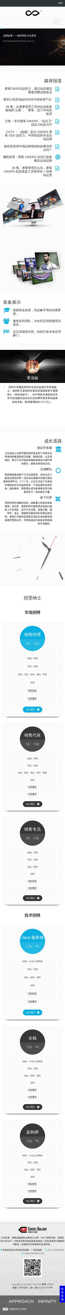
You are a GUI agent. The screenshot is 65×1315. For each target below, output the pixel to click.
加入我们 (30, 709)
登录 (60, 3)
